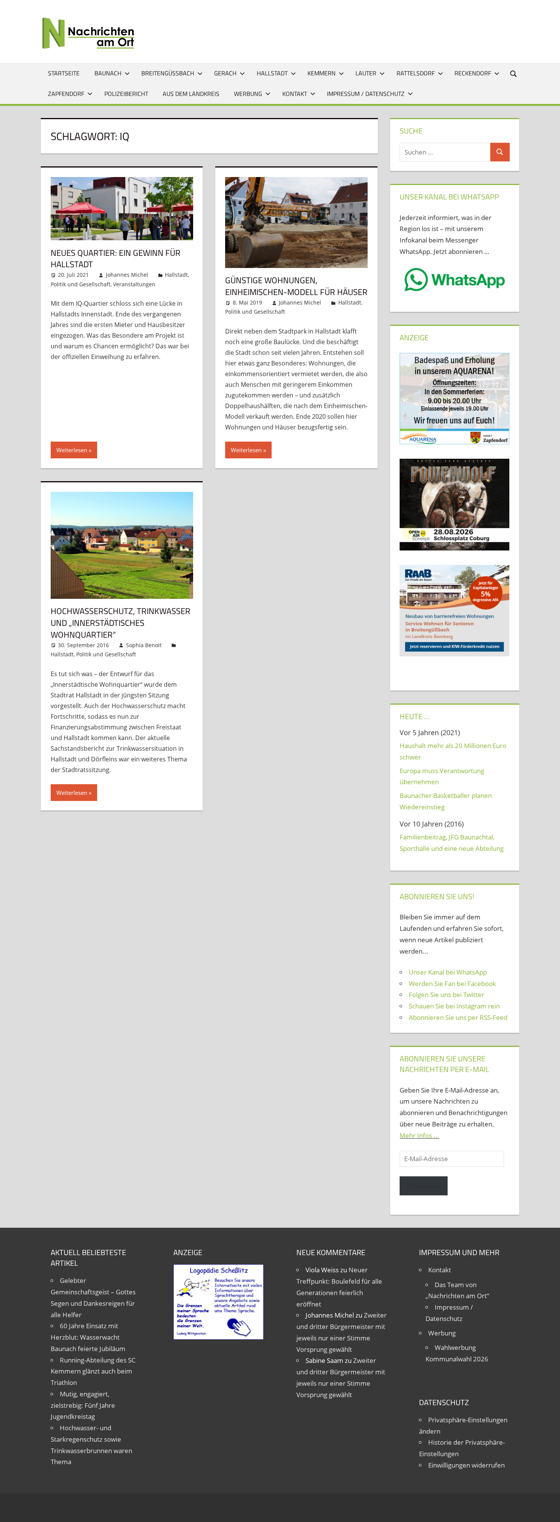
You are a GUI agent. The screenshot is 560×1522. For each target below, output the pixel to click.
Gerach (225, 73)
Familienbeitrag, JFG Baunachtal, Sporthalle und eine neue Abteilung (452, 843)
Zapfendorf (66, 93)
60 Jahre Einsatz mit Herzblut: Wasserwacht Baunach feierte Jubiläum (88, 1337)
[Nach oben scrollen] (547, 1509)
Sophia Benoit (144, 645)
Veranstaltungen (134, 284)
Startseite (64, 73)
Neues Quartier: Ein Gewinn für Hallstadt (116, 258)
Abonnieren (423, 1186)
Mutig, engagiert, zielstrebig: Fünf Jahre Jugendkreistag (83, 1405)
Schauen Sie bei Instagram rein (454, 1006)
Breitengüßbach (167, 73)
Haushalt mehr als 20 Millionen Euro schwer (453, 751)
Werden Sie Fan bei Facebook (452, 983)
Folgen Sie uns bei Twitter (446, 994)
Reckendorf (472, 73)
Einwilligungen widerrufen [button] (466, 1465)
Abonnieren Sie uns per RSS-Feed (458, 1017)
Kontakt (294, 93)
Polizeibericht (126, 93)
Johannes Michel (127, 274)
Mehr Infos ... (419, 1135)
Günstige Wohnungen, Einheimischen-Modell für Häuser (296, 286)
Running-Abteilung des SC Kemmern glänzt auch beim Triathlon (93, 1371)
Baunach (108, 73)
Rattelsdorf (416, 73)
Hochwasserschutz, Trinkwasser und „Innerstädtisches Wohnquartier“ (120, 623)
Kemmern (321, 73)
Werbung (248, 93)
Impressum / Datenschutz (366, 93)
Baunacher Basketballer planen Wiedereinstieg (446, 801)
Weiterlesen (71, 450)
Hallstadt (272, 73)
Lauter (365, 73)
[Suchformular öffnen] (514, 73)
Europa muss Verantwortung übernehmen (442, 776)
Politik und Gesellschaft (80, 284)
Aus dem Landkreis (191, 93)
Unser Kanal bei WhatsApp (448, 972)
